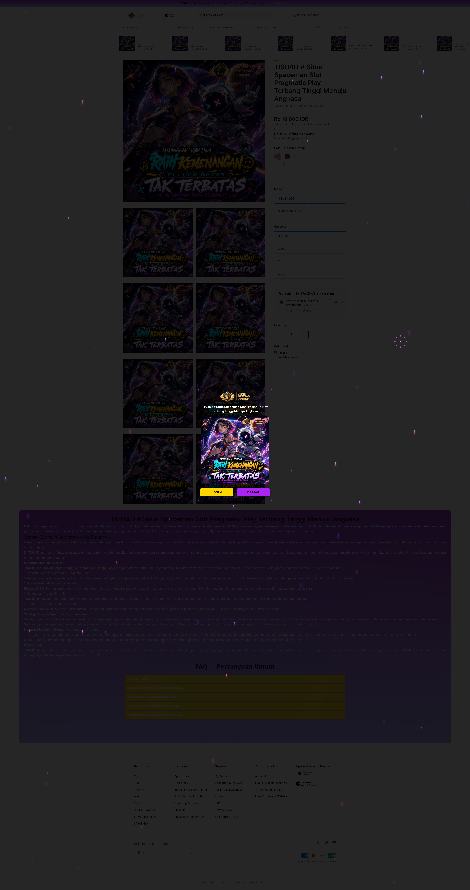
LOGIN (217, 492)
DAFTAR (253, 492)
